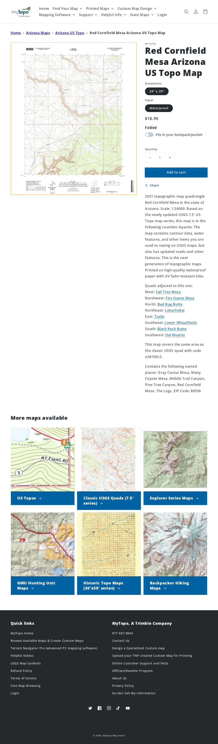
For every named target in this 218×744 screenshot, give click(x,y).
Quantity (151, 149)
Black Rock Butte (172, 328)
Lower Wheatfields (181, 322)
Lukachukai (175, 310)
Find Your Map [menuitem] (65, 8)
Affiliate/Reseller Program (132, 671)
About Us (119, 678)
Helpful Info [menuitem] (111, 14)
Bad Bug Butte (170, 304)
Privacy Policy (123, 686)
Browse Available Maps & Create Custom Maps (47, 641)
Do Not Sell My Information (134, 693)
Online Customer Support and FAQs (140, 663)
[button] (186, 11)
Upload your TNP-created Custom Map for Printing (152, 656)
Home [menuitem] (44, 8)
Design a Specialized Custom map (138, 648)
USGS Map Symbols (26, 663)
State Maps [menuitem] (139, 14)
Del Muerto (175, 335)
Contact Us (120, 641)
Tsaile (159, 316)
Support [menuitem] (86, 14)
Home (16, 33)
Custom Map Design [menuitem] (135, 8)
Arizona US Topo (69, 33)
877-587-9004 (122, 633)
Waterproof (158, 108)
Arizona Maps (38, 33)
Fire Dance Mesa (180, 298)
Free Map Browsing (25, 686)
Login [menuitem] (162, 14)
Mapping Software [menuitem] (55, 14)
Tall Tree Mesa (168, 292)
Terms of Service (24, 678)
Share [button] (154, 185)
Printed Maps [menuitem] (97, 8)
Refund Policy (21, 671)
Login (15, 693)
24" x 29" (156, 91)
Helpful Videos (22, 656)
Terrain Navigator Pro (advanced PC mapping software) (54, 648)
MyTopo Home (22, 633)
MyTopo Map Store (114, 735)
